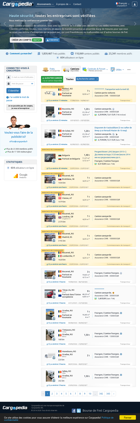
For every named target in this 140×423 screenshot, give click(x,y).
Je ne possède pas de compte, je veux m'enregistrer (20, 107)
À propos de (62, 4)
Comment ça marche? (21, 53)
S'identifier (53, 40)
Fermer (127, 417)
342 (101, 393)
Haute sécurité (21, 16)
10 (90, 393)
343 (108, 393)
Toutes (70, 79)
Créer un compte (26, 40)
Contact (77, 4)
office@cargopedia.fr (18, 141)
